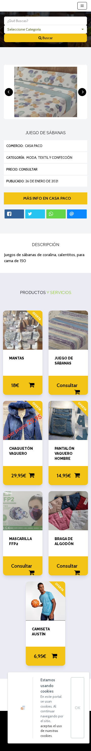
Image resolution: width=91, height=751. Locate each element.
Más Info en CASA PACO (45, 198)
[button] (45, 29)
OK (77, 707)
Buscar (47, 38)
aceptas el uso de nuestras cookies (51, 731)
